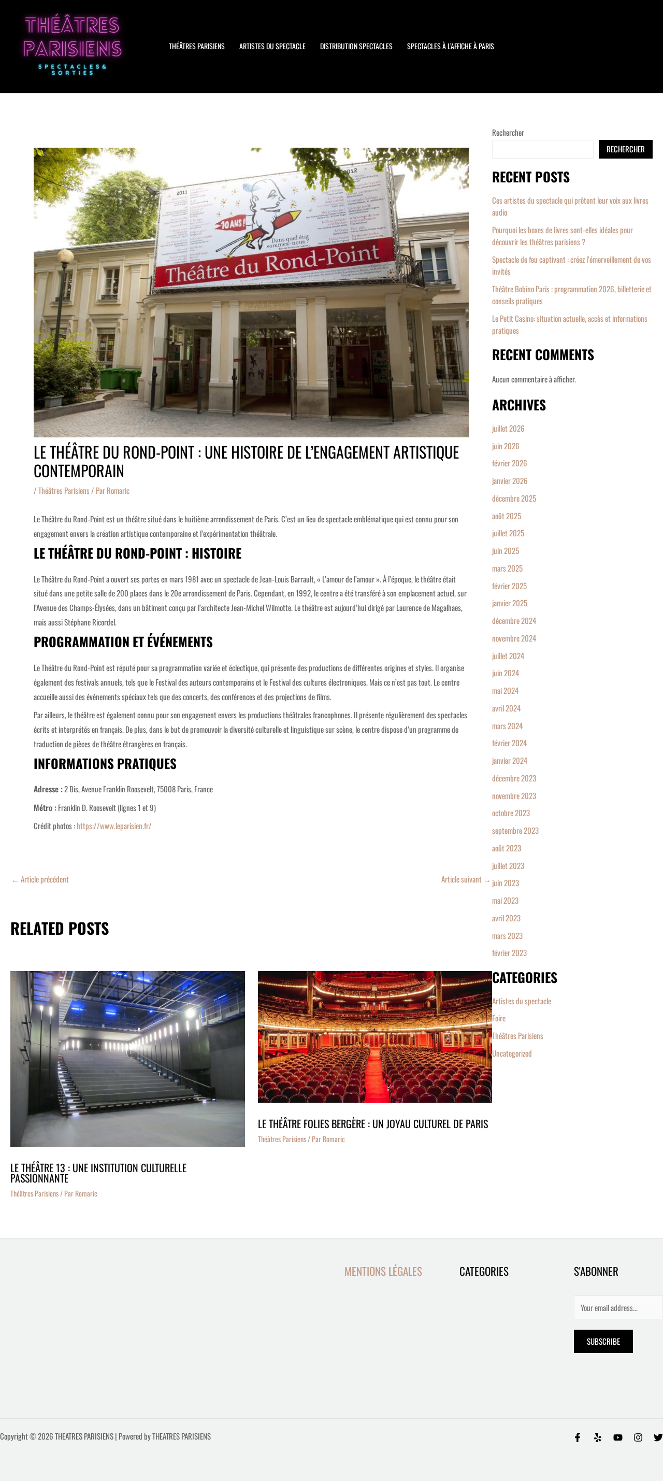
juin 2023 (505, 882)
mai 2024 (505, 690)
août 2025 (506, 515)
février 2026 (509, 462)
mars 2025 (507, 568)
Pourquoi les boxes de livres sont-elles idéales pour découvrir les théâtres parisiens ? (562, 235)
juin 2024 (505, 672)
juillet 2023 (508, 865)
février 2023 (509, 952)
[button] (516, 46)
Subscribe (603, 1341)
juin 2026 (506, 445)
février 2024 (509, 742)
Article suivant (466, 879)
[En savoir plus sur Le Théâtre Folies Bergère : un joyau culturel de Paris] (375, 1037)
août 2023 (506, 847)
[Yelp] (597, 1437)
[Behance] (618, 1437)
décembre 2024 (514, 620)
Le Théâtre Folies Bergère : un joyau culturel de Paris (373, 1123)
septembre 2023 (515, 830)
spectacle (236, 579)
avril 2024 (506, 708)
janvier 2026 (510, 480)
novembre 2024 (514, 638)
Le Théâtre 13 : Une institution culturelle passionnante (98, 1173)
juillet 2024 (508, 655)
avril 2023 (506, 917)
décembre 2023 (514, 778)
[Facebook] (577, 1437)
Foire (499, 1017)
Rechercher (508, 132)
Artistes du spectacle (272, 45)
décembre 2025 (514, 498)
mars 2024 (507, 725)
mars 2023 (507, 935)
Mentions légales (383, 1271)
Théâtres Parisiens (64, 490)
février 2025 (509, 585)
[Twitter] (658, 1437)
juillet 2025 (508, 532)
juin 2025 (505, 550)
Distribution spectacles (356, 45)
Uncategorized (512, 1053)
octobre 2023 (511, 812)
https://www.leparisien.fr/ (113, 825)
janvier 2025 (509, 602)
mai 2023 (505, 900)
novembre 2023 (514, 795)
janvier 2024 (509, 760)
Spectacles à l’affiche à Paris (450, 45)
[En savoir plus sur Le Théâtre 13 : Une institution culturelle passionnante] (127, 1058)
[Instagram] (638, 1437)
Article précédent (40, 879)
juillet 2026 (508, 428)
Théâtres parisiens (197, 45)
